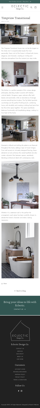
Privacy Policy (20, 377)
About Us (20, 356)
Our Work (20, 359)
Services (20, 351)
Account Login (20, 369)
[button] (2, 7)
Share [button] (5, 283)
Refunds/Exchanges (20, 372)
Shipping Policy (20, 374)
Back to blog (21, 291)
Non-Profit (20, 354)
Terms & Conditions (20, 380)
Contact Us (19, 309)
